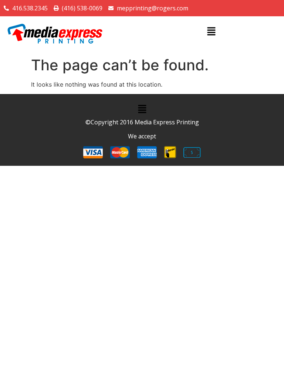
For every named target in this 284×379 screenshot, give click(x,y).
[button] (211, 32)
